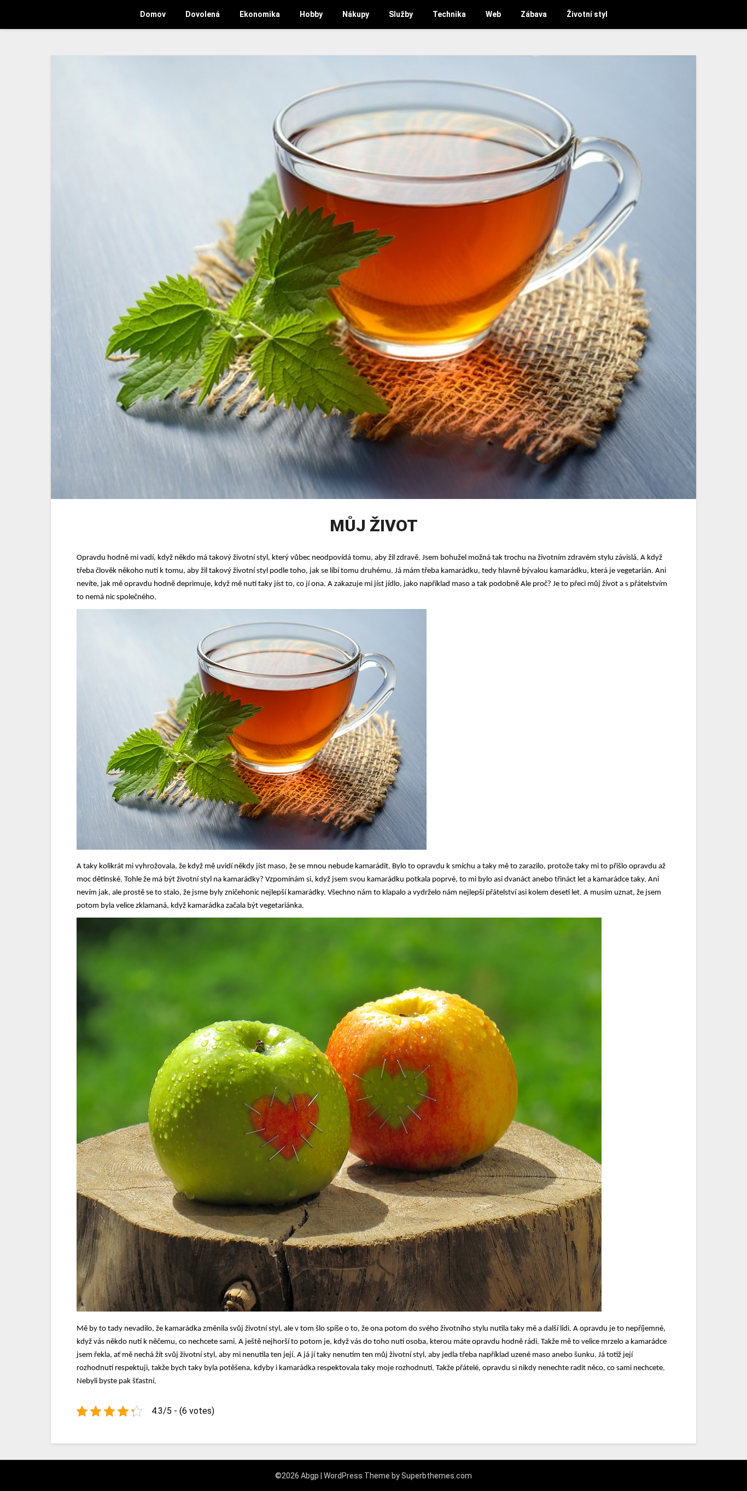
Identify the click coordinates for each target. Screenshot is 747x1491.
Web (493, 14)
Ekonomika (260, 14)
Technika (449, 14)
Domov (153, 14)
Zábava (534, 14)
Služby (401, 14)
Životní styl (587, 14)
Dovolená (202, 14)
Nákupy (355, 14)
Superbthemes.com (436, 1475)
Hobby (311, 14)
